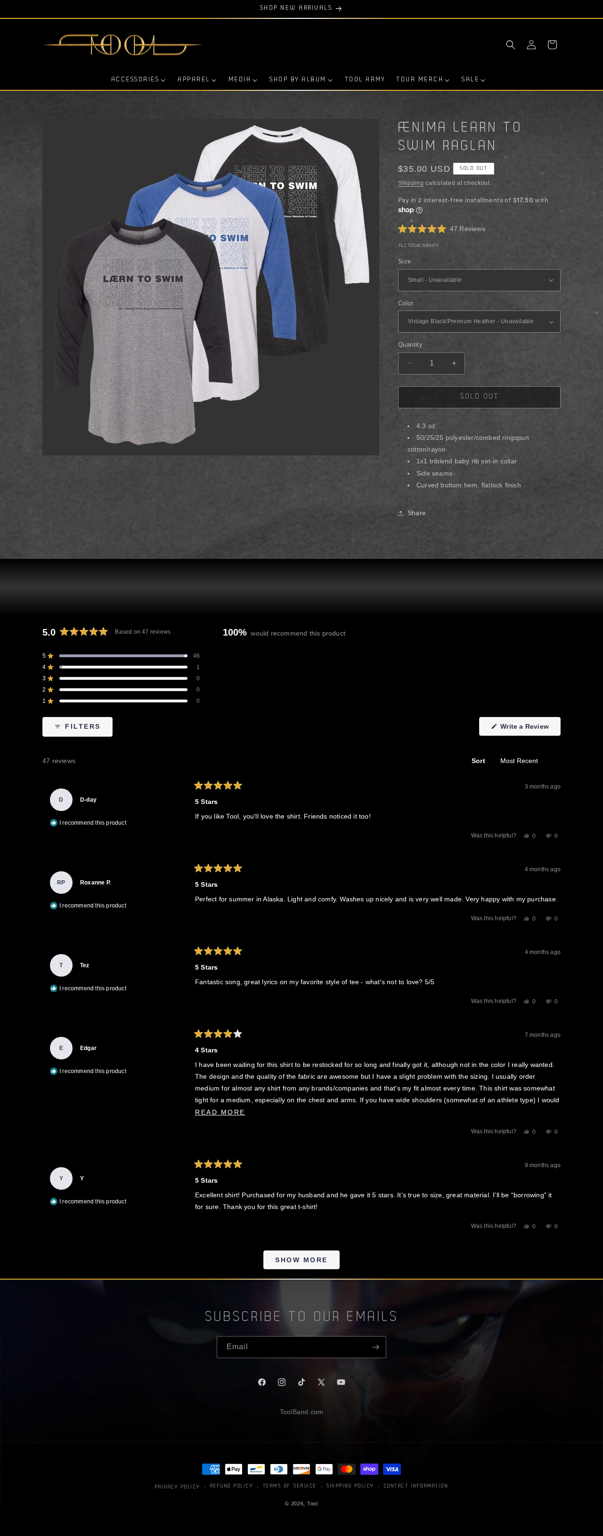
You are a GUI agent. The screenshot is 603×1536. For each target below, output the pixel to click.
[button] (510, 44)
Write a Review (529, 729)
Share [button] (416, 513)
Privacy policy (177, 1487)
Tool (312, 1503)
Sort (479, 760)
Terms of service (290, 1485)
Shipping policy (350, 1485)
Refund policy (231, 1485)
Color (405, 303)
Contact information (416, 1485)
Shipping (411, 183)
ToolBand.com (301, 1412)
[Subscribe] (375, 1347)
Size (404, 261)
